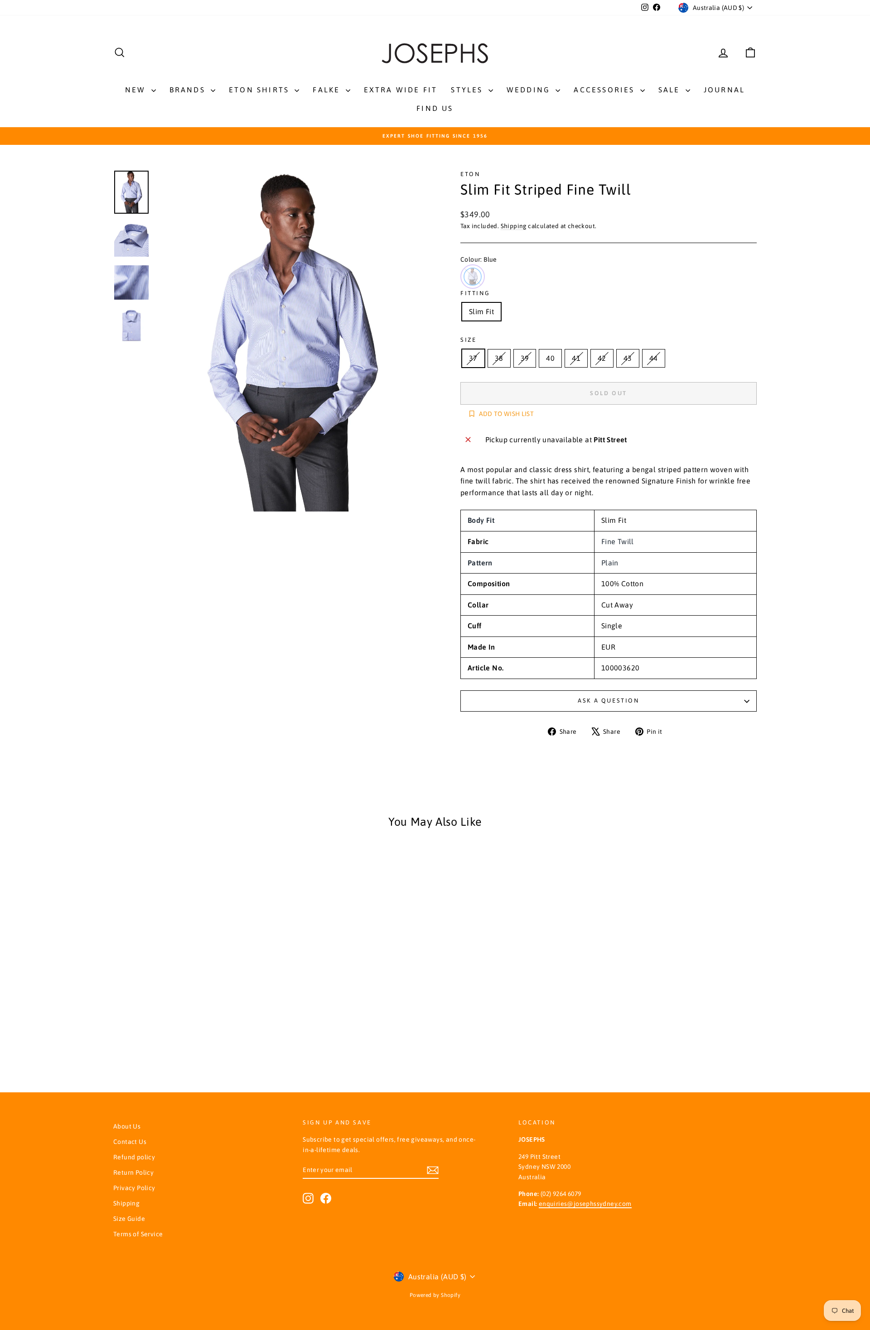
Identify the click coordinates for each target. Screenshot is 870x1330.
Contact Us (129, 1141)
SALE (670, 90)
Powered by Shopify (435, 1295)
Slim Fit (481, 311)
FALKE (328, 90)
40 (550, 358)
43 (628, 358)
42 (602, 358)
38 (499, 358)
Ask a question (608, 700)
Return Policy (133, 1172)
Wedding (530, 90)
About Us (126, 1126)
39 (525, 358)
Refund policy (134, 1157)
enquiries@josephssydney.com (585, 1203)
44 (653, 358)
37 (473, 358)
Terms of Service (138, 1234)
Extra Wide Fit (401, 90)
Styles (468, 90)
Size (468, 339)
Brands (188, 90)
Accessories (606, 90)
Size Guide (129, 1218)
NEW (137, 90)
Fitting (475, 293)
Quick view (190, 955)
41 (576, 358)
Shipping (514, 226)
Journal (724, 90)
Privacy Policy (134, 1187)
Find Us (434, 108)
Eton (470, 174)
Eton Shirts (260, 90)
